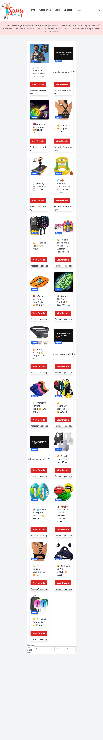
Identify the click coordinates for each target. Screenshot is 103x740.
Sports (34, 61)
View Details (38, 84)
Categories (45, 9)
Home (32, 9)
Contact (68, 9)
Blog (57, 9)
